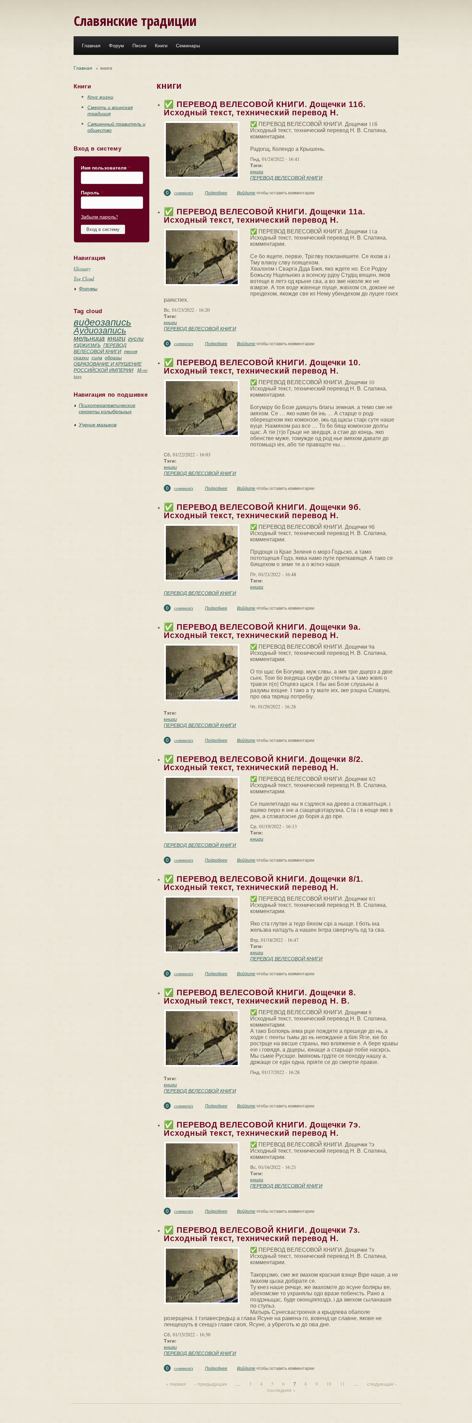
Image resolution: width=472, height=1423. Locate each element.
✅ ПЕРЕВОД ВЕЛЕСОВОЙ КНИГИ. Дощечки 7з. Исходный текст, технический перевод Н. (262, 1234)
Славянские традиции (135, 20)
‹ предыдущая (211, 1384)
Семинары (188, 45)
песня (130, 351)
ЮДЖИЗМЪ (87, 345)
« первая (176, 1384)
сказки (81, 357)
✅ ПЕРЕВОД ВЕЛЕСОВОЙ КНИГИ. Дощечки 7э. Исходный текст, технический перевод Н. (262, 1129)
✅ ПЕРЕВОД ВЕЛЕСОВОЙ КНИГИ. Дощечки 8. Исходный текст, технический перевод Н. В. (260, 996)
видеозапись (102, 321)
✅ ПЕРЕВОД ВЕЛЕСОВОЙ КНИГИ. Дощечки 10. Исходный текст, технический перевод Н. (262, 366)
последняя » (281, 1390)
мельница (89, 337)
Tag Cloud (84, 278)
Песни (139, 45)
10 (329, 1384)
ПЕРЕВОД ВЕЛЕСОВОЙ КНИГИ (100, 348)
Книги (161, 45)
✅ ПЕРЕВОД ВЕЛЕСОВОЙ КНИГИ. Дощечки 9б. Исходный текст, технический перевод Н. (262, 511)
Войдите (246, 192)
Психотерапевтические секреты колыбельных (107, 408)
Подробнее (216, 192)
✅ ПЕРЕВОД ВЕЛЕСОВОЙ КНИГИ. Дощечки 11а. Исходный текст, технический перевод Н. (264, 215)
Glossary (82, 268)
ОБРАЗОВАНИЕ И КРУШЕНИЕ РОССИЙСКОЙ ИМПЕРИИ (108, 366)
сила (97, 357)
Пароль (92, 193)
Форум (116, 45)
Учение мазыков (97, 424)
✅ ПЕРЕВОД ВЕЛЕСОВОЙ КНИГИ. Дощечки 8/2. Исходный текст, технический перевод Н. (263, 763)
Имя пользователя (105, 168)
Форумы (88, 288)
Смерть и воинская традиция (110, 110)
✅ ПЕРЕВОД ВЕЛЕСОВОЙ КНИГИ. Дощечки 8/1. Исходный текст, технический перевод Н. (263, 883)
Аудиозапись (100, 330)
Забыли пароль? (99, 216)
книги (116, 337)
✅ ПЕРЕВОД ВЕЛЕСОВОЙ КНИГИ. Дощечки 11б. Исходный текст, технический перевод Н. (265, 108)
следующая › (382, 1384)
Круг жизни (100, 97)
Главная (91, 45)
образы (113, 357)
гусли (135, 338)
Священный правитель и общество (116, 126)
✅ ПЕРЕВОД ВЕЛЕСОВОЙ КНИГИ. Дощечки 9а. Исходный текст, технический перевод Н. (262, 631)
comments (183, 192)
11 (342, 1384)
